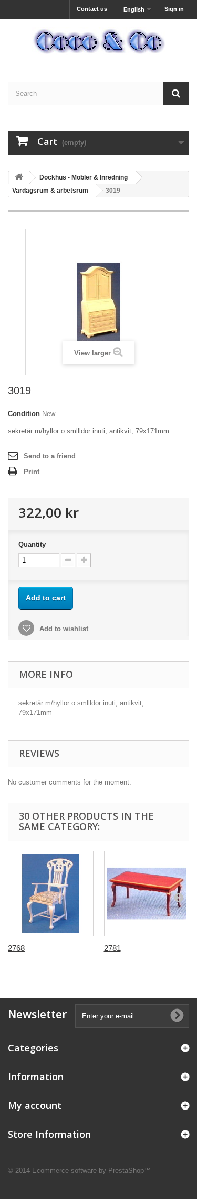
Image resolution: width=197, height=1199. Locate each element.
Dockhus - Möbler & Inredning (83, 177)
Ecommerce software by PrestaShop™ (91, 1170)
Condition (24, 414)
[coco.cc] (98, 41)
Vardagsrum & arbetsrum (50, 190)
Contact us (92, 9)
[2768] (51, 893)
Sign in (174, 9)
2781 (112, 948)
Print (31, 472)
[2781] (147, 893)
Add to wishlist (62, 629)
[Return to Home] (19, 177)
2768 (16, 948)
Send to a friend (50, 456)
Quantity (32, 544)
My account (34, 1105)
